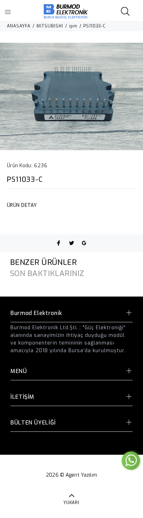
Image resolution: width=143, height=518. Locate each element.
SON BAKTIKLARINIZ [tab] (47, 273)
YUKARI (72, 502)
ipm (73, 26)
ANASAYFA (19, 26)
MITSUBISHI (49, 26)
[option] (71, 96)
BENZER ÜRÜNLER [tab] (43, 262)
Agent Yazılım (81, 475)
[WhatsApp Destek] (130, 460)
